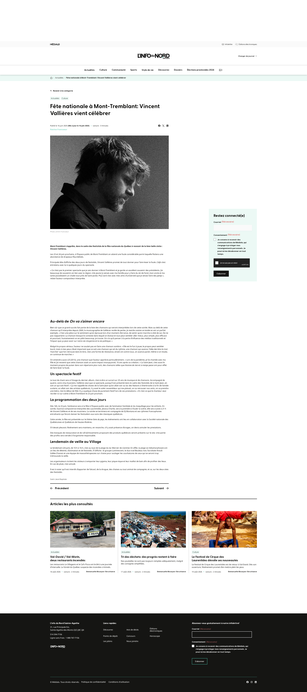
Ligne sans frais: (64, 638)
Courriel (224, 222)
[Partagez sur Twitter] (163, 125)
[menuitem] (247, 56)
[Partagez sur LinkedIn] (167, 125)
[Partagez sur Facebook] (159, 125)
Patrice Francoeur (58, 129)
